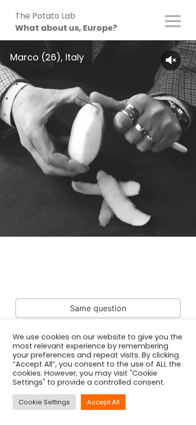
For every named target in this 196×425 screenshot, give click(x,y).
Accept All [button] (103, 402)
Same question (98, 308)
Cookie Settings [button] (44, 402)
